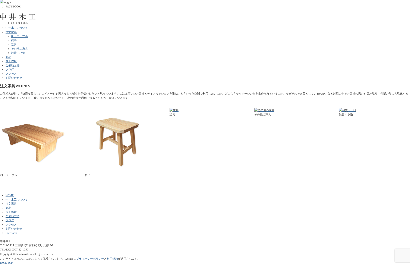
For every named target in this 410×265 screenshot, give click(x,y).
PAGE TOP (6, 262)
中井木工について (17, 27)
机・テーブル (19, 36)
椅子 (14, 40)
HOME (10, 195)
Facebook (11, 232)
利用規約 (112, 258)
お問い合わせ (14, 77)
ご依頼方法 (12, 65)
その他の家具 (19, 48)
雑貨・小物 (18, 52)
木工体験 (11, 61)
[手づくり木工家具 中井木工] (18, 15)
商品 (8, 57)
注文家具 (11, 32)
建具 (14, 44)
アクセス (11, 73)
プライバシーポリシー (90, 258)
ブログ (10, 69)
